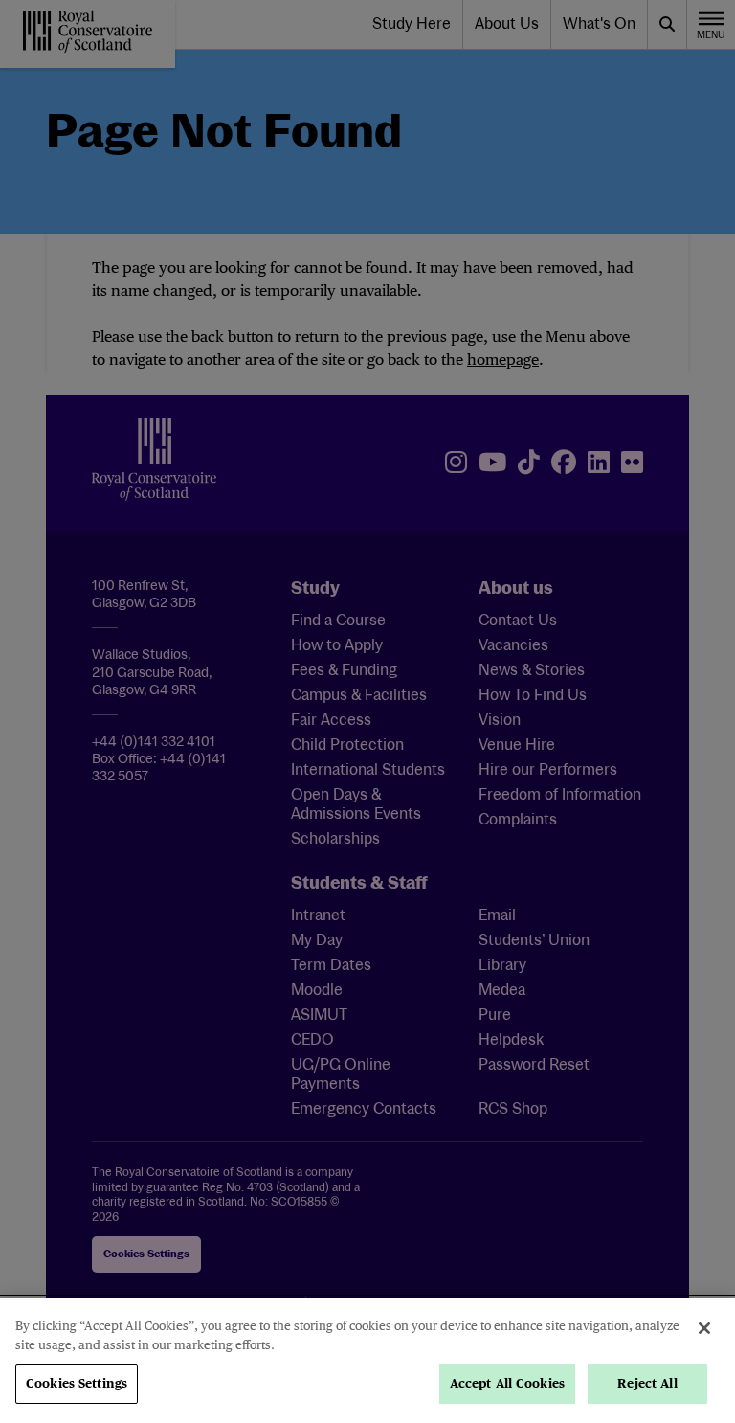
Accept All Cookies (507, 1383)
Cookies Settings (76, 1383)
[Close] (704, 1328)
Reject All (647, 1383)
